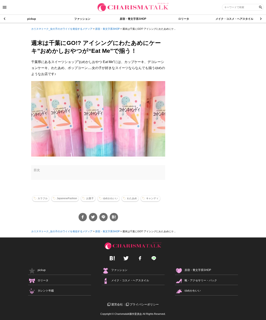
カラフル (43, 198)
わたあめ (132, 198)
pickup (31, 18)
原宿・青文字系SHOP (133, 18)
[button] (261, 18)
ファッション (82, 18)
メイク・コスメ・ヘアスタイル (234, 18)
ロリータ (183, 18)
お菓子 (90, 198)
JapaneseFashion (67, 198)
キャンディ (152, 198)
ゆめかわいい (110, 198)
